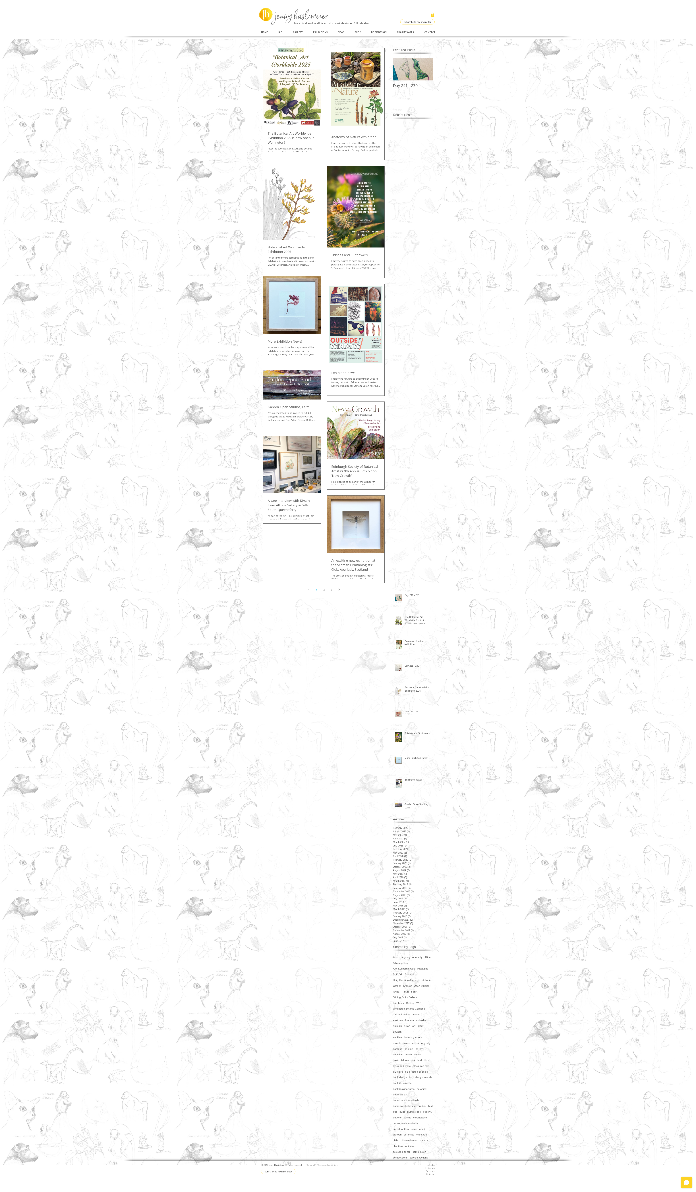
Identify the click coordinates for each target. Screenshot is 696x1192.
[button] (432, 14)
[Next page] (339, 589)
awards (397, 1043)
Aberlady (417, 957)
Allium (427, 957)
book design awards (420, 1077)
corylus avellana (419, 1157)
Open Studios (421, 985)
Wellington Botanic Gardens (409, 1008)
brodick (422, 1105)
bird (419, 1060)
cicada (424, 1140)
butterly (397, 1117)
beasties (398, 1054)
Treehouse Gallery (403, 1003)
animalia (421, 1020)
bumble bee (414, 1111)
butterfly (427, 1111)
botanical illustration (404, 1105)
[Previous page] (308, 589)
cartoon (397, 1134)
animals (397, 1025)
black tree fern (421, 1065)
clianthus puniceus (403, 1146)
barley (419, 1048)
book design (400, 1077)
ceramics (409, 1134)
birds (427, 1060)
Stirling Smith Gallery (405, 997)
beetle (417, 1054)
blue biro (398, 1071)
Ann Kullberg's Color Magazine (410, 968)
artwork (397, 1031)
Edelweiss (426, 980)
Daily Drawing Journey (406, 980)
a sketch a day (401, 1014)
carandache (420, 1117)
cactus (407, 1117)
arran (407, 1025)
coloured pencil (401, 1151)
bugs (402, 1111)
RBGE (405, 991)
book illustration (402, 1083)
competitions (400, 1157)
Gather (397, 985)
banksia (409, 1048)
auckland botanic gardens (407, 1037)
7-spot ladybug (401, 957)
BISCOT (397, 974)
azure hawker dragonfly (416, 1043)
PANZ (396, 991)
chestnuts (421, 1134)
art (413, 1025)
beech (408, 1054)
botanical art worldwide (406, 1100)
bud (430, 1105)
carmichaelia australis (405, 1123)
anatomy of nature (403, 1020)
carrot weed (418, 1128)
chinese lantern (409, 1140)
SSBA (414, 991)
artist (420, 1025)
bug (395, 1111)
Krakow (407, 985)
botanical (422, 1088)
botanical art (400, 1094)
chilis (396, 1140)
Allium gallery (400, 963)
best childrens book (404, 1060)
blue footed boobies (416, 1071)
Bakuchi (409, 974)
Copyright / (312, 1165)
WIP (418, 1003)
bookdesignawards (404, 1088)
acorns (416, 1014)
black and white (402, 1065)
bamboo (397, 1048)
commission (419, 1151)
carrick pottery (401, 1128)
